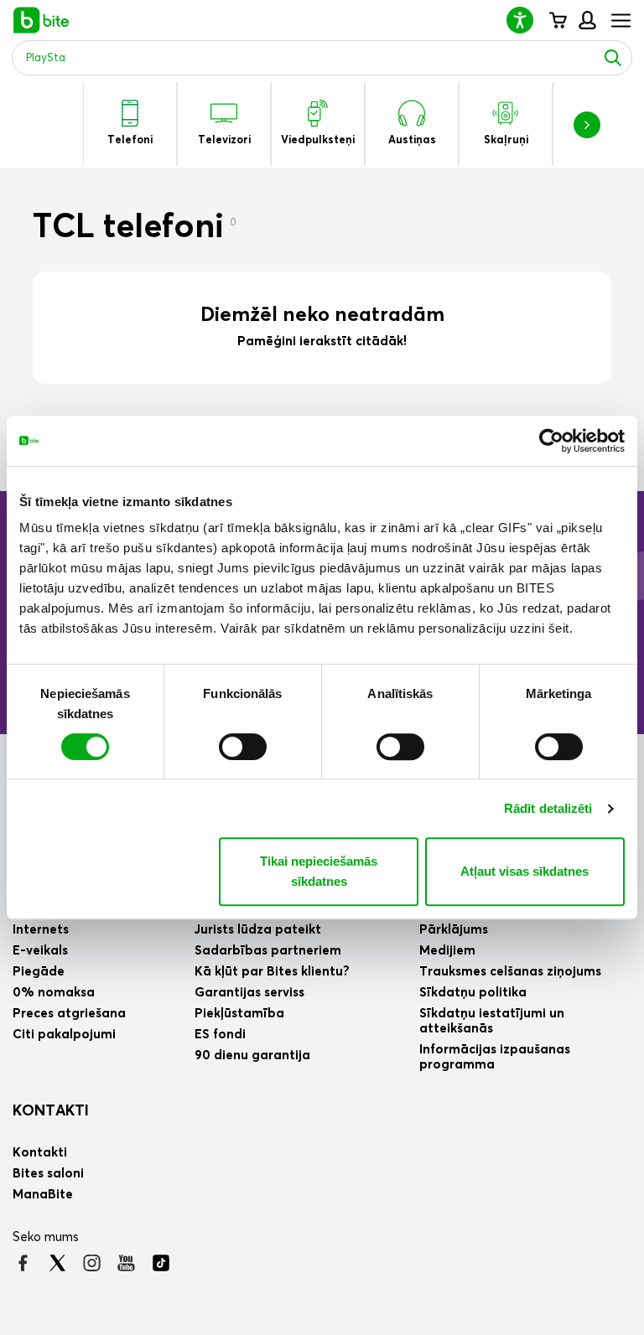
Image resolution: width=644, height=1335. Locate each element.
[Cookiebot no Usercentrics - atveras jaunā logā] (551, 440)
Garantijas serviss (249, 992)
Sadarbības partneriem (268, 950)
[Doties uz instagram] (91, 1263)
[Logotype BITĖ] (41, 20)
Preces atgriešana (69, 1013)
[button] (526, 19)
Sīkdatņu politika (473, 992)
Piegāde (39, 971)
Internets (41, 930)
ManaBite (586, 20)
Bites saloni (48, 1173)
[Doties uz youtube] (126, 1263)
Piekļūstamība (239, 1013)
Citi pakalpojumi (64, 1034)
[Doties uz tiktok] (160, 1263)
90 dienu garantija (252, 1055)
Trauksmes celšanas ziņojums (510, 971)
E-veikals (40, 950)
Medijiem (447, 950)
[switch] (243, 746)
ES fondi (220, 1034)
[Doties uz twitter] (57, 1263)
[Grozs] (557, 20)
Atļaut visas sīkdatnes (524, 871)
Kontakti (51, 1111)
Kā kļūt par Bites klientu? (272, 971)
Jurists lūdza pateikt (258, 930)
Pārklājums (453, 930)
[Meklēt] (613, 58)
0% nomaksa (54, 992)
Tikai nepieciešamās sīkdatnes (318, 871)
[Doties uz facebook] (23, 1263)
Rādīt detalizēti (548, 808)
